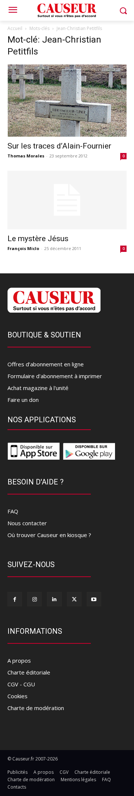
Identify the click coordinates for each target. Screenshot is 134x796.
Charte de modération (35, 708)
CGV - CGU (21, 684)
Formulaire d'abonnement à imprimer (54, 376)
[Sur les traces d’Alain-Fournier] (67, 100)
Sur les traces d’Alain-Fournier (59, 145)
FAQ (12, 511)
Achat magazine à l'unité (37, 388)
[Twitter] (74, 599)
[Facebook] (14, 599)
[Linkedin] (54, 599)
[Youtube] (94, 599)
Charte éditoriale (28, 672)
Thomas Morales (25, 156)
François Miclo (23, 248)
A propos (19, 660)
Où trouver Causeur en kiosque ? (49, 535)
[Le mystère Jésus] (67, 200)
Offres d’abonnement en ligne (45, 364)
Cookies (17, 696)
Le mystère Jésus (37, 238)
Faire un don (23, 399)
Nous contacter (27, 523)
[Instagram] (34, 599)
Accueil (14, 28)
